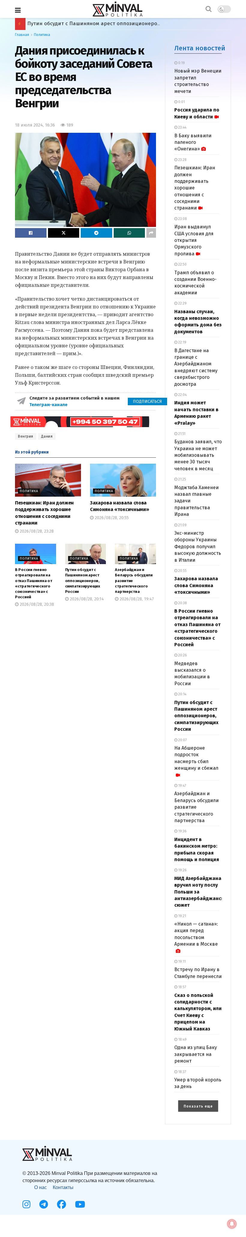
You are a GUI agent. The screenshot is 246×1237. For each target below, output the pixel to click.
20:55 (182, 571)
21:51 (181, 434)
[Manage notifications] (232, 1224)
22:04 (182, 395)
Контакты (63, 1187)
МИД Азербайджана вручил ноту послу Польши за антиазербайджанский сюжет (128, 23)
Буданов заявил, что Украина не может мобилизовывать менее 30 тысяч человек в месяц (198, 455)
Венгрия (25, 436)
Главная (22, 35)
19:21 (181, 916)
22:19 (181, 342)
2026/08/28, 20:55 (111, 517)
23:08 (182, 219)
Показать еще (198, 1106)
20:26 (182, 655)
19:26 (182, 870)
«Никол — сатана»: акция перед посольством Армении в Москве (196, 934)
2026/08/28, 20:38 (36, 604)
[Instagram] (26, 1204)
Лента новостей (199, 48)
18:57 (181, 987)
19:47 (181, 786)
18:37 (181, 1072)
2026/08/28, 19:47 (136, 599)
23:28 (182, 160)
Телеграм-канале (49, 404)
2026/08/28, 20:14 (86, 599)
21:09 (182, 525)
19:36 (182, 831)
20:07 (182, 740)
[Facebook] (61, 1204)
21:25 (181, 479)
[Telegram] (43, 1204)
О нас (40, 1187)
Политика (42, 35)
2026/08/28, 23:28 (36, 531)
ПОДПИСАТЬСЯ (147, 401)
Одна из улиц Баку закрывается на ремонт (195, 1054)
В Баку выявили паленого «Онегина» (193, 142)
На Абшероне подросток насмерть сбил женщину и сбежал (196, 758)
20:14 (181, 694)
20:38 (182, 603)
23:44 (181, 127)
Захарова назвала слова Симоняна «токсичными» (196, 585)
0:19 (181, 63)
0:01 (181, 102)
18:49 (182, 1039)
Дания (47, 436)
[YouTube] (80, 1204)
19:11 (181, 961)
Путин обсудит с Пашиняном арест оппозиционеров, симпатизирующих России (82, 580)
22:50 (182, 264)
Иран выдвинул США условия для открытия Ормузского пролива (194, 240)
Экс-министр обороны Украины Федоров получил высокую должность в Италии (197, 546)
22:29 (182, 303)
